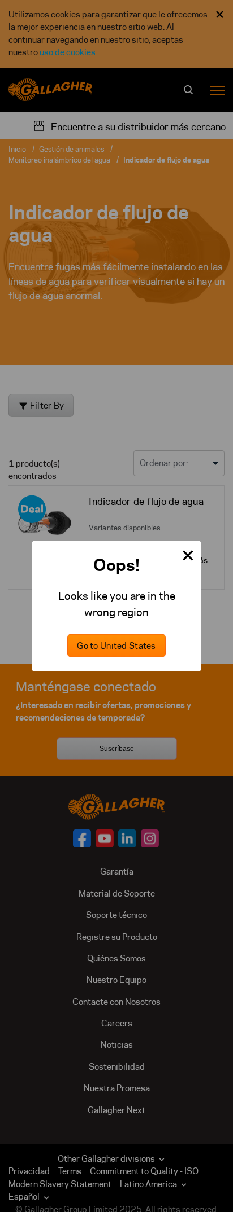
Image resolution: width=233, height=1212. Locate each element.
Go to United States (116, 645)
